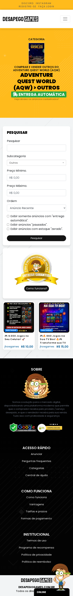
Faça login (46, 6)
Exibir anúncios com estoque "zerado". (36, 229)
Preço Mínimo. (17, 171)
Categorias (36, 468)
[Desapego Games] (23, 19)
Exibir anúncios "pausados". (28, 225)
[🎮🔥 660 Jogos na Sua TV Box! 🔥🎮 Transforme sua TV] (54, 317)
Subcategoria (16, 156)
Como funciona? (36, 288)
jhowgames (12, 346)
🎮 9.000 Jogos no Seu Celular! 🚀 (17, 337)
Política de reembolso (36, 562)
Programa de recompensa (36, 547)
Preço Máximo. (17, 186)
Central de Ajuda (36, 475)
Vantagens (36, 504)
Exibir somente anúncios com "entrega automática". (37, 218)
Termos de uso (36, 540)
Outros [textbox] (13, 163)
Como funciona (36, 497)
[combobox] (36, 163)
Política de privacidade (36, 554)
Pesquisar (13, 141)
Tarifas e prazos (36, 511)
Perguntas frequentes (36, 461)
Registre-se (27, 6)
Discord (28, 3)
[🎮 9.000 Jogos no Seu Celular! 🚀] (19, 317)
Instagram (43, 3)
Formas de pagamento (36, 518)
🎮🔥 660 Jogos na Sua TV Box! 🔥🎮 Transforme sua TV (53, 339)
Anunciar (36, 454)
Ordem (12, 201)
